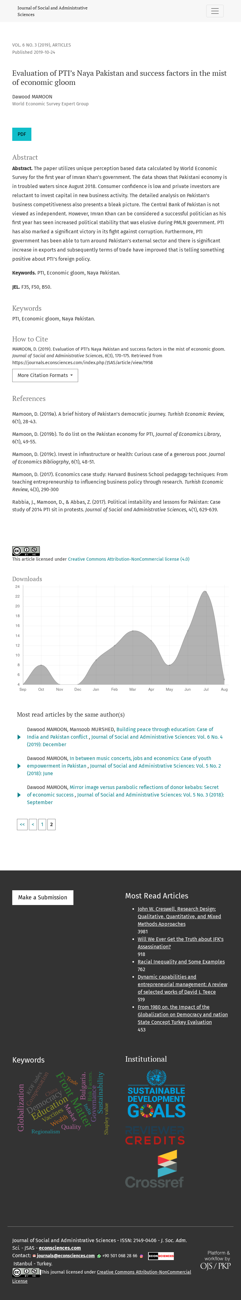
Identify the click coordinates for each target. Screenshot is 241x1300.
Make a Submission (42, 897)
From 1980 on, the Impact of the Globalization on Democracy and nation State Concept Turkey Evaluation (183, 1014)
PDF (22, 134)
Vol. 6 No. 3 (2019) (31, 45)
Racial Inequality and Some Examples (181, 962)
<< (22, 824)
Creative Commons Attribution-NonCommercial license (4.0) (129, 559)
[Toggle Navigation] (215, 11)
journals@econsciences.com (65, 1255)
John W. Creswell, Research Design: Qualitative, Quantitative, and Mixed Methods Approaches (179, 916)
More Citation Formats (43, 375)
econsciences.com (60, 1248)
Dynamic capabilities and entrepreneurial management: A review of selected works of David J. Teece (182, 984)
